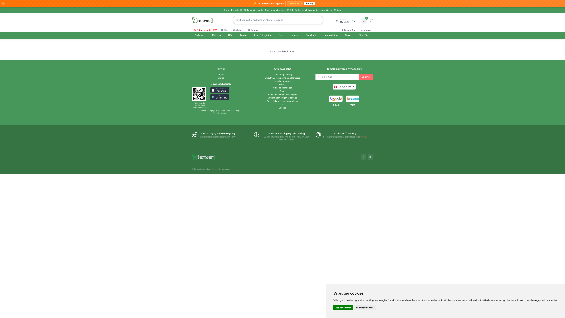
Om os (221, 74)
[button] (219, 90)
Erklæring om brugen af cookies (282, 98)
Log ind (366, 77)
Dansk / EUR (345, 86)
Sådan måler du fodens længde (282, 94)
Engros (254, 30)
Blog (226, 30)
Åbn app (309, 3)
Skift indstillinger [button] (364, 307)
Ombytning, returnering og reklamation (282, 78)
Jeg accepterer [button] (343, 307)
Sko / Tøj (363, 35)
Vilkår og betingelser (282, 88)
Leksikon (239, 30)
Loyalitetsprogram (282, 81)
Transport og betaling (282, 74)
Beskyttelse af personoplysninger (282, 101)
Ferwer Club (350, 30)
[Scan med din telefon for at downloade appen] (200, 94)
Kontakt (367, 30)
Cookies (282, 108)
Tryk (283, 104)
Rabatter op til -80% (207, 30)
